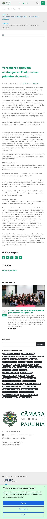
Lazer (36, 364)
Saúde (15, 370)
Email (20, 257)
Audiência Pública (8, 356)
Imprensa (25, 83)
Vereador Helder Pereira (29, 389)
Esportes (38, 362)
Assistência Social (28, 354)
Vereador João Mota (27, 392)
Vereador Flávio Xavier (32, 384)
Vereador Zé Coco (25, 397)
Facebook (3, 257)
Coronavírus (38, 356)
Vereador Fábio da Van (10, 386)
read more (11, 328)
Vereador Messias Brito (10, 395)
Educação (33, 359)
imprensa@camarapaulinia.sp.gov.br (22, 435)
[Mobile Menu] (43, 3)
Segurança (23, 370)
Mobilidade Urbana (35, 367)
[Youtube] (23, 3)
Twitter (7, 257)
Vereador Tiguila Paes (10, 397)
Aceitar (23, 503)
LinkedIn (11, 257)
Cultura (5, 359)
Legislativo (6, 367)
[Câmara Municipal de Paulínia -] (6, 3)
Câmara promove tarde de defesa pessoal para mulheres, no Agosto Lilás (26, 311)
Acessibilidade (6, 9)
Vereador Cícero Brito (28, 378)
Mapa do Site (16, 9)
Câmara (13, 359)
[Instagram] (27, 3)
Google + (16, 257)
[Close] (44, 486)
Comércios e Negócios (24, 356)
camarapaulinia (9, 270)
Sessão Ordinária (26, 373)
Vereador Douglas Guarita (12, 381)
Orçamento (35, 83)
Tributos (22, 375)
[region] (23, 502)
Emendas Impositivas (10, 362)
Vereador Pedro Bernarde (29, 395)
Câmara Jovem (23, 359)
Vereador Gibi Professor (11, 389)
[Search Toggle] (37, 3)
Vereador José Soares (10, 392)
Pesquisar (6, 339)
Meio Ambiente (22, 367)
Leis (14, 367)
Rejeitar (23, 515)
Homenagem (7, 364)
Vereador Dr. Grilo (29, 381)
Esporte (30, 362)
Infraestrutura (27, 364)
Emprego (22, 362)
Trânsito (30, 375)
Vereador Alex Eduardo (10, 378)
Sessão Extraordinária (10, 373)
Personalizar (23, 509)
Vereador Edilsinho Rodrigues (13, 384)
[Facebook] (19, 3)
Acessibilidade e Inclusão (11, 354)
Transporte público (9, 375)
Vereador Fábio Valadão (27, 386)
